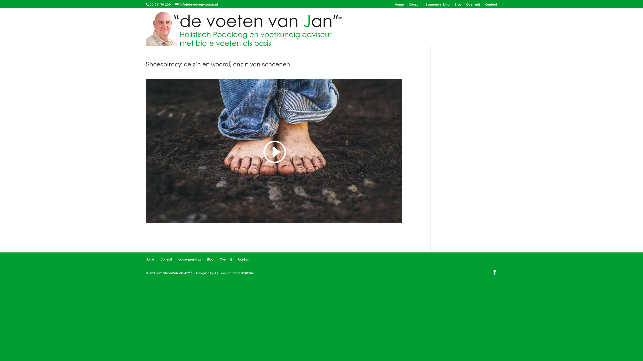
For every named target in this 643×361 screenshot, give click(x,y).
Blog (458, 4)
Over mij (473, 4)
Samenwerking (438, 4)
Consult (415, 4)
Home (399, 4)
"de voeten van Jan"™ (177, 272)
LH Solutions (244, 272)
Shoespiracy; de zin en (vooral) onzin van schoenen (218, 64)
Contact (491, 4)
